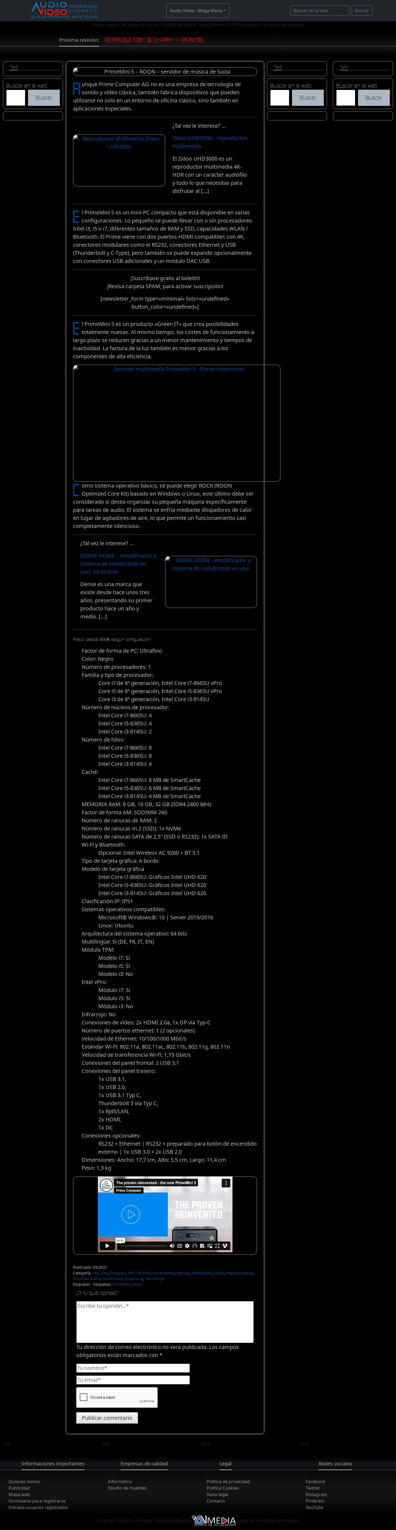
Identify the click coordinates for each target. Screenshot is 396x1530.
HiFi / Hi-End (139, 1272)
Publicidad (19, 1488)
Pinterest (315, 1501)
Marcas (183, 1272)
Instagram (316, 1494)
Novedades (202, 1272)
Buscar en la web (26, 85)
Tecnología (155, 1278)
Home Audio (163, 1272)
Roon (138, 1284)
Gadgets (118, 1272)
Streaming (133, 1278)
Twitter (313, 1488)
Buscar (362, 10)
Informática (120, 1481)
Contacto (216, 1501)
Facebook (315, 1481)
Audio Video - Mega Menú (196, 10)
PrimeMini (122, 1284)
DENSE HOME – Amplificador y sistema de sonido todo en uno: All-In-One (118, 563)
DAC (104, 1272)
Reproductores (239, 1272)
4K (96, 1272)
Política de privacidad (228, 1481)
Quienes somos (24, 1481)
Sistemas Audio (87, 1278)
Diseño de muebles (127, 1488)
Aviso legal (217, 1494)
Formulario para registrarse (37, 1501)
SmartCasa (112, 1278)
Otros (219, 1272)
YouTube (314, 1507)
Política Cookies (223, 1488)
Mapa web (19, 1494)
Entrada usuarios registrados (38, 1507)
